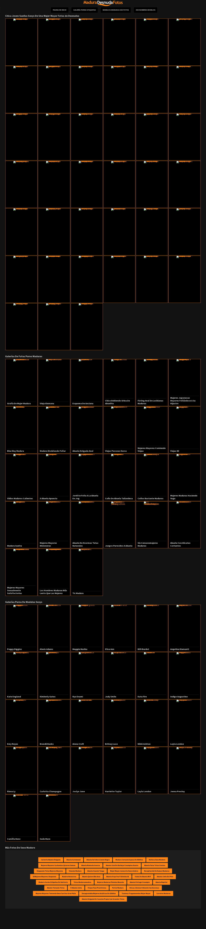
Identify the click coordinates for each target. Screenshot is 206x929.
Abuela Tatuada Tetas (55, 888)
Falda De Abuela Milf (143, 876)
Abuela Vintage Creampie (140, 882)
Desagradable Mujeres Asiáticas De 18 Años (99, 893)
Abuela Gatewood (73, 860)
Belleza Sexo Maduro (157, 860)
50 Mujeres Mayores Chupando (44, 876)
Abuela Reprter (161, 882)
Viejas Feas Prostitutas (97, 888)
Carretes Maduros (163, 893)
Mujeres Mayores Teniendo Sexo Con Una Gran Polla (56, 893)
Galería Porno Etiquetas (84, 10)
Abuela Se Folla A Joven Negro (98, 860)
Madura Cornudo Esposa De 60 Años (129, 860)
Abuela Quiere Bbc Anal (91, 876)
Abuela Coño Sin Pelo (165, 876)
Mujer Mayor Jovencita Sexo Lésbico (124, 871)
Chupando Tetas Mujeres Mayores (50, 871)
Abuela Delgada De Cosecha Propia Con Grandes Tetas (103, 899)
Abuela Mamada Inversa (90, 865)
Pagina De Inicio (59, 10)
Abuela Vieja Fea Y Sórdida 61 (117, 876)
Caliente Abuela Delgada (51, 860)
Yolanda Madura (75, 871)
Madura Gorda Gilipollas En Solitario (53, 882)
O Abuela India (76, 888)
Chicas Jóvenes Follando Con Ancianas (144, 888)
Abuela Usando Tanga (95, 871)
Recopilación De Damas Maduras (156, 871)
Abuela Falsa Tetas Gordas (154, 865)
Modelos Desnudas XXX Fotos (116, 10)
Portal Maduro (117, 888)
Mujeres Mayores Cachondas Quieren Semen (58, 865)
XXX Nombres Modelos (145, 10)
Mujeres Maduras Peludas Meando (110, 882)
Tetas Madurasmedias (82, 882)
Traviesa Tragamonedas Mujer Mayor (136, 893)
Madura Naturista (69, 876)
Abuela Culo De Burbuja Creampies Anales (122, 865)
